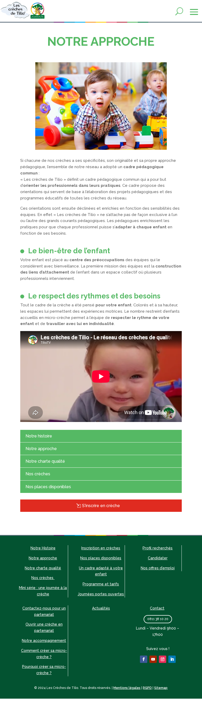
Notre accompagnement (44, 640)
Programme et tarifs (101, 584)
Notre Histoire (43, 548)
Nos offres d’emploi (158, 568)
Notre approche (41, 448)
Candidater (158, 558)
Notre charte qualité (45, 461)
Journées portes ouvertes (101, 594)
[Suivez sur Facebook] (143, 659)
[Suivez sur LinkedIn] (172, 659)
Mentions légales (126, 688)
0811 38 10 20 (157, 619)
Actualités (101, 608)
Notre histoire (39, 436)
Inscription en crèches (100, 548)
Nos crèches (38, 473)
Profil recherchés (158, 548)
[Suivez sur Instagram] (162, 659)
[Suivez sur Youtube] (153, 659)
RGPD (147, 688)
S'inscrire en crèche (101, 505)
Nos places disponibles (48, 486)
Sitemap (161, 688)
